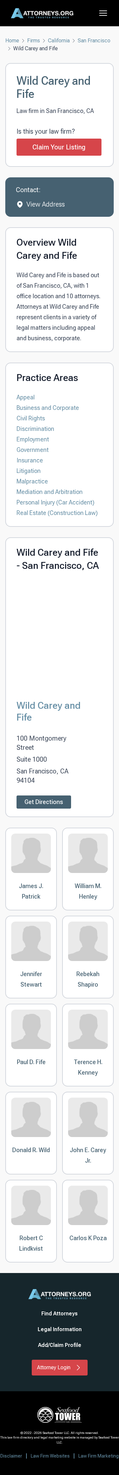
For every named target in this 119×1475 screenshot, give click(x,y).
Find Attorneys (59, 1313)
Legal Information (60, 1329)
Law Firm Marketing (98, 1456)
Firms (33, 40)
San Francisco (94, 40)
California (59, 40)
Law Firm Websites (50, 1456)
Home (12, 40)
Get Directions (43, 801)
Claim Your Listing (59, 147)
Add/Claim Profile (59, 1345)
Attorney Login (53, 1367)
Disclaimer (11, 1456)
